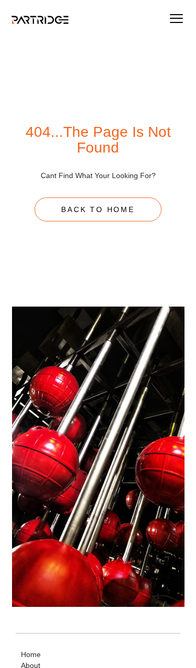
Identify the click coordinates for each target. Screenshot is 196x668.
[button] (177, 20)
